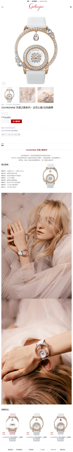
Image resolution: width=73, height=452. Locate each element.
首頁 (2, 104)
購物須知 (62, 449)
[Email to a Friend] (12, 134)
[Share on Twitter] (9, 134)
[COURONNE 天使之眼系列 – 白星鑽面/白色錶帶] (36, 424)
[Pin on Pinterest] (15, 134)
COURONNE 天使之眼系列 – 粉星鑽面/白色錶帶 (60, 438)
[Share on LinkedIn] (19, 134)
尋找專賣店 (19, 449)
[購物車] (71, 7)
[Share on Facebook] (6, 134)
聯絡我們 (11, 449)
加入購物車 (16, 121)
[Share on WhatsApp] (3, 134)
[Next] (68, 50)
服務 (28, 1)
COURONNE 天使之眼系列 (13, 104)
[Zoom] (3, 83)
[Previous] (5, 50)
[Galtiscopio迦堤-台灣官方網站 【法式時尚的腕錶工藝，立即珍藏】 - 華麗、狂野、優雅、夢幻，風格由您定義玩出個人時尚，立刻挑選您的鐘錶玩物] (36, 7)
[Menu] (2, 7)
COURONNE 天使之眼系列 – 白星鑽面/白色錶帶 (36, 438)
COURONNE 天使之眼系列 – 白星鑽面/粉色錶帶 (12, 438)
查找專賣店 (34, 1)
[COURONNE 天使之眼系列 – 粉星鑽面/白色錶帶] (60, 424)
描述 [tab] (2, 145)
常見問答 (31, 449)
